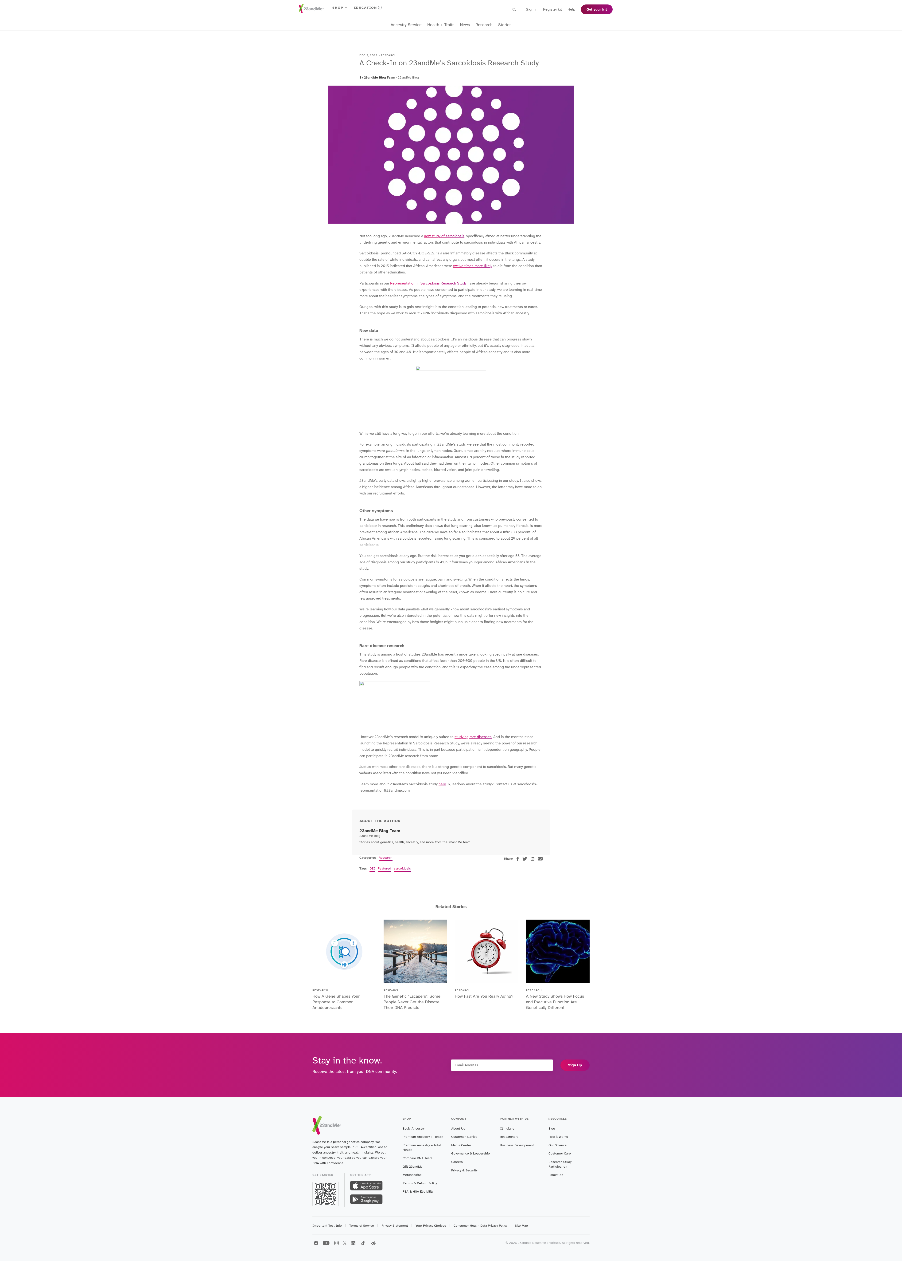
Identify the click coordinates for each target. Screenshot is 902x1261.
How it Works (558, 1137)
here (442, 784)
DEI (372, 868)
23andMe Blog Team (379, 77)
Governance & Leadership (470, 1153)
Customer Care (559, 1153)
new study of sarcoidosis (444, 236)
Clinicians (507, 1129)
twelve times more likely (472, 266)
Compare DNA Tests (417, 1158)
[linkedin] (532, 859)
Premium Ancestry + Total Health (422, 1147)
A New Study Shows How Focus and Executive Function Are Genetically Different (555, 1002)
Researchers (509, 1137)
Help (571, 9)
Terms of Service (361, 1226)
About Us (458, 1129)
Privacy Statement (394, 1226)
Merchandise (412, 1175)
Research (484, 24)
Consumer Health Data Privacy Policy (480, 1226)
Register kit (552, 9)
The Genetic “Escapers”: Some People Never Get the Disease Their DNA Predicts (412, 1002)
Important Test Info (327, 1226)
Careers (457, 1162)
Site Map (521, 1226)
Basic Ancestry (413, 1129)
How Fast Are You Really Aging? (484, 996)
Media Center (461, 1145)
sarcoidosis (402, 868)
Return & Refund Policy (420, 1183)
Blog (551, 1129)
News (465, 24)
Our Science (557, 1145)
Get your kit (597, 9)
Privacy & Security (464, 1170)
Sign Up (575, 1065)
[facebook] (518, 859)
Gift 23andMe (413, 1167)
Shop (337, 8)
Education (365, 8)
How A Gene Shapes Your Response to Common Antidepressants (336, 1002)
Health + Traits (440, 24)
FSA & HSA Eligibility (418, 1192)
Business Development (517, 1145)
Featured (384, 868)
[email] (540, 858)
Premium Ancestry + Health (423, 1137)
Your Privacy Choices (431, 1226)
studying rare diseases (473, 737)
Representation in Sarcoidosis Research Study (428, 283)
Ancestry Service (406, 24)
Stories (504, 24)
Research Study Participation (560, 1164)
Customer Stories (464, 1137)
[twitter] (524, 858)
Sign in (531, 9)
